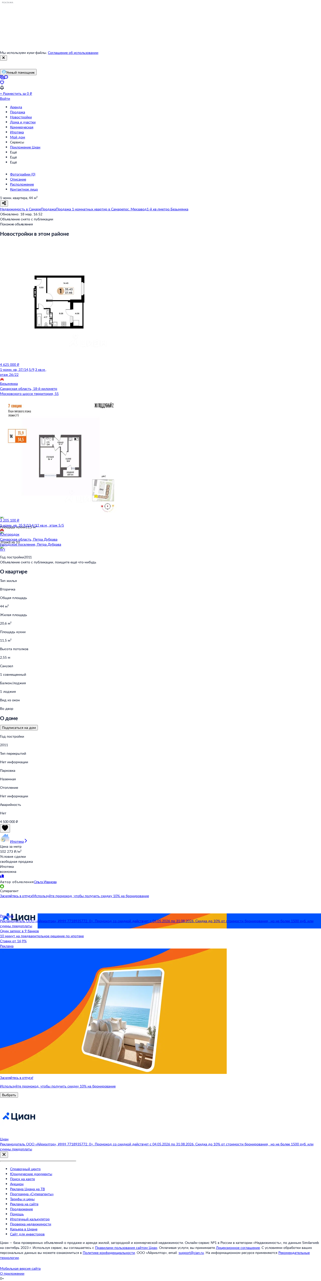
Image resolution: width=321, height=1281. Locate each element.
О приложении (12, 1273)
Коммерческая (21, 127)
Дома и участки (23, 122)
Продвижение (21, 1209)
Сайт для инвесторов (27, 1234)
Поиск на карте (22, 1178)
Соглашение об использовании (73, 52)
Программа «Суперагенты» (32, 1193)
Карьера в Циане (23, 1229)
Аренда (16, 107)
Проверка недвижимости (30, 1224)
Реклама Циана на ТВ (27, 1188)
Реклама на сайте (24, 1204)
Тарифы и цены (22, 1199)
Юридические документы (31, 1173)
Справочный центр (25, 1168)
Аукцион (17, 1183)
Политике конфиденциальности (109, 1252)
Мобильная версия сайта (20, 1268)
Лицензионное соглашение (238, 1247)
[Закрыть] (3, 58)
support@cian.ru (191, 1252)
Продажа (17, 112)
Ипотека (17, 132)
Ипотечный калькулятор (30, 1219)
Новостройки (21, 117)
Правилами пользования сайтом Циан (126, 1247)
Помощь (17, 1214)
